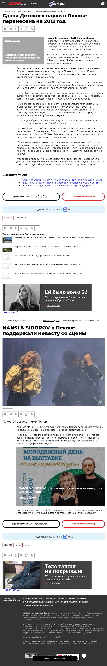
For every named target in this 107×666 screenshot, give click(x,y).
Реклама (62, 599)
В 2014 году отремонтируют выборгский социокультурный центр (60, 182)
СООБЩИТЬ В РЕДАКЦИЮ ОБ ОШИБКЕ (38, 605)
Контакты (83, 602)
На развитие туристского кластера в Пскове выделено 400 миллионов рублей (48, 247)
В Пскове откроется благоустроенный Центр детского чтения (41, 255)
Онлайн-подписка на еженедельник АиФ (41, 602)
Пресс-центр (51, 599)
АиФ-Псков (8, 408)
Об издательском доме (33, 599)
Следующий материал (55, 658)
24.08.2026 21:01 (9, 321)
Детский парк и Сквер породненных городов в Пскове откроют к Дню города (48, 273)
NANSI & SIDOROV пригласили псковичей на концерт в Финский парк (61, 490)
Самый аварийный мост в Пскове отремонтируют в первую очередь (62, 180)
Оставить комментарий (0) (83, 197)
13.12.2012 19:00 (9, 11)
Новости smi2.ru (12, 312)
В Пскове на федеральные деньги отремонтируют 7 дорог (56, 185)
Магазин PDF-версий (77, 599)
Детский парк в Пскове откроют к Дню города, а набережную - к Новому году (48, 264)
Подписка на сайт (69, 602)
